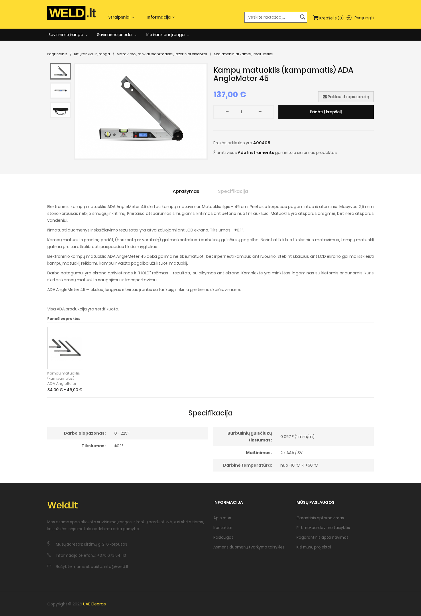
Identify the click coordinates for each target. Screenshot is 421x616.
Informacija (159, 17)
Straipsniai (119, 17)
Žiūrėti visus (225, 152)
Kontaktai (222, 527)
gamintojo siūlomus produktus (306, 152)
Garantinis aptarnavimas (320, 518)
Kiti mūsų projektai (313, 547)
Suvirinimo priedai (115, 34)
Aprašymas (186, 191)
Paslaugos (223, 537)
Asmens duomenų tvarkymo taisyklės (248, 547)
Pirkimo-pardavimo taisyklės (323, 527)
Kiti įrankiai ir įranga (166, 34)
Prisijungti (364, 17)
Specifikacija (233, 191)
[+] (260, 112)
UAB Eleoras (94, 604)
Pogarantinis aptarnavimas (322, 537)
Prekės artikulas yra (232, 143)
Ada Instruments (256, 152)
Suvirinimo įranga (66, 34)
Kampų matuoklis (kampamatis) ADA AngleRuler (63, 378)
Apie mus (222, 518)
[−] (227, 112)
